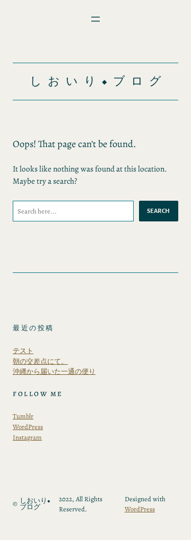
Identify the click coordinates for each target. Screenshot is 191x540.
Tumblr (23, 416)
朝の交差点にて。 (40, 361)
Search (158, 211)
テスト (23, 350)
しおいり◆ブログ (98, 81)
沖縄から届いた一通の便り (54, 371)
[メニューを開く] (95, 19)
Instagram (27, 437)
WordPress (28, 426)
